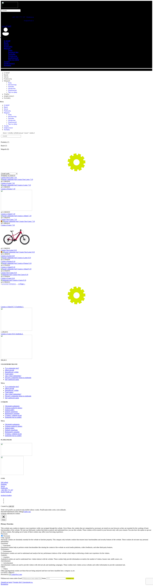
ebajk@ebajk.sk (29, 21)
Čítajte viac (27, 512)
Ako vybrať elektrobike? (13, 376)
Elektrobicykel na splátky (13, 417)
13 (19, 284)
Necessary (6, 536)
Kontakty (7, 65)
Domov (5, 133)
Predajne (4, 484)
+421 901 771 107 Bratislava (23, 17)
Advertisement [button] (5, 561)
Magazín (7, 48)
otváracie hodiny (6, 495)
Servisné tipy (12, 85)
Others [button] (3, 567)
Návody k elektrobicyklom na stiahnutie (18, 378)
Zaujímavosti (12, 90)
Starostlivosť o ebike (12, 372)
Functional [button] (4, 543)
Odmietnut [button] (9, 512)
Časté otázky (9, 374)
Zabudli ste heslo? (7, 582)
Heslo (44, 578)
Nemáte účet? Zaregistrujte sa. (23, 582)
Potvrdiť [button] (3, 512)
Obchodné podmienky (12, 406)
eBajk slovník (9, 370)
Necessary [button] (4, 534)
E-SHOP (7, 73)
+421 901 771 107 (7, 490)
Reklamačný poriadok (12, 413)
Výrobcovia (11, 88)
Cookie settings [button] (18, 512)
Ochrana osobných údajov (13, 408)
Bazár (6, 75)
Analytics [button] (4, 555)
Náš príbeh (4, 482)
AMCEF (11, 506)
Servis (6, 77)
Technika (11, 86)
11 (15, 284)
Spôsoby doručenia (11, 412)
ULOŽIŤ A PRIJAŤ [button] (7, 572)
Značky (6, 94)
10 (13, 284)
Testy (10, 83)
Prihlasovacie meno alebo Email (11, 578)
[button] (76, 383)
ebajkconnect (9, 96)
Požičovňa (8, 79)
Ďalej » (22, 284)
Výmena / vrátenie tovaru (13, 415)
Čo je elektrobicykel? (12, 368)
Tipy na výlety (13, 60)
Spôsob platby (9, 410)
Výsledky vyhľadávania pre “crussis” (18, 133)
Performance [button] (5, 549)
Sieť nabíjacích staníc (12, 379)
